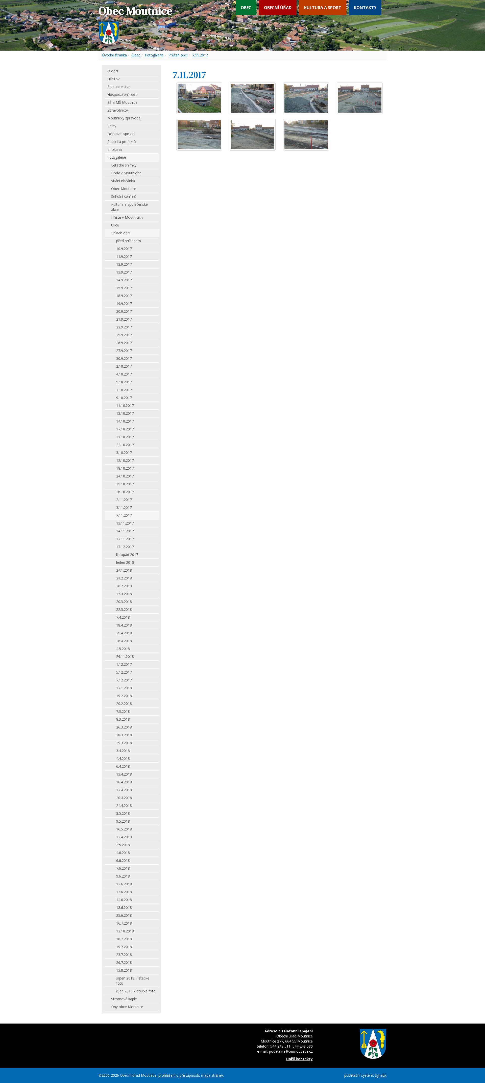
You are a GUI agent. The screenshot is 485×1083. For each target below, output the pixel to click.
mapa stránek (212, 1075)
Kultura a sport (322, 7)
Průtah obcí (177, 55)
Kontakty (365, 7)
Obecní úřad (278, 7)
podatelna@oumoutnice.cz (291, 1051)
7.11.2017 (200, 55)
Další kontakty (299, 1058)
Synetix (380, 1075)
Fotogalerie (154, 55)
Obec (246, 7)
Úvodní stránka (114, 55)
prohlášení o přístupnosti (178, 1075)
